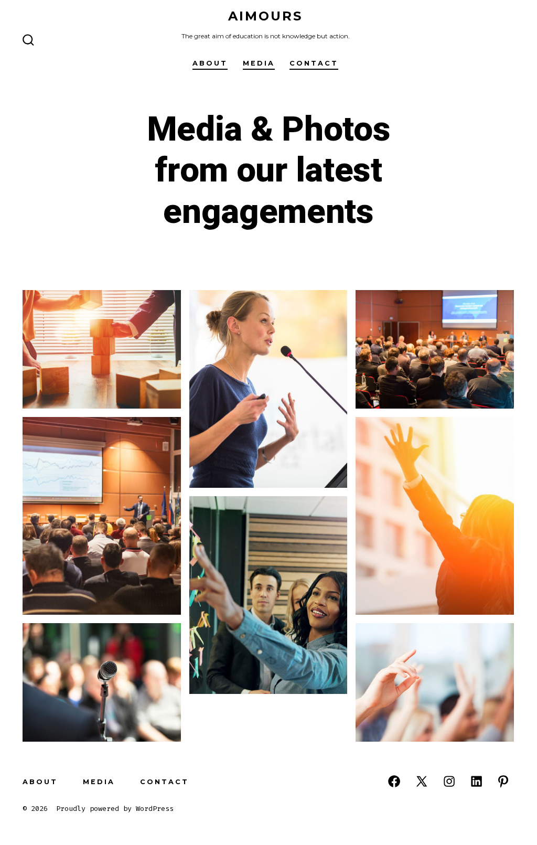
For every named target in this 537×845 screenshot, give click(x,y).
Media (259, 63)
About (210, 63)
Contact (313, 63)
